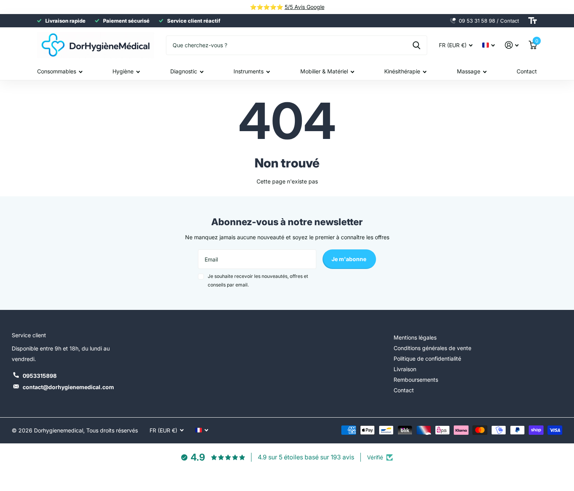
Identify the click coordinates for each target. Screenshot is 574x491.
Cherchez (416, 45)
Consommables (56, 71)
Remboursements (416, 379)
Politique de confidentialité (427, 358)
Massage (468, 71)
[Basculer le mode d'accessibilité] (532, 21)
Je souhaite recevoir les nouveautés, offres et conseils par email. (258, 280)
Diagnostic (183, 71)
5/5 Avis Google (304, 7)
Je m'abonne (349, 259)
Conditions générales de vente (432, 348)
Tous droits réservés (112, 430)
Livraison (405, 369)
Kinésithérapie (402, 71)
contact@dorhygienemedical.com (68, 387)
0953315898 (40, 375)
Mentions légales (415, 337)
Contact (527, 71)
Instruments (249, 71)
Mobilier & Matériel (324, 71)
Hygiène (123, 71)
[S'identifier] (511, 45)
